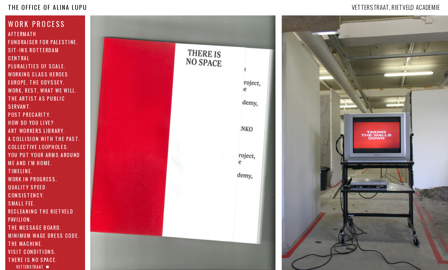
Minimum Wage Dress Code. (43, 235)
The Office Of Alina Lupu (47, 7)
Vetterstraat (29, 267)
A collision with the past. (44, 138)
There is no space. (32, 259)
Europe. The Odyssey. (36, 82)
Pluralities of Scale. (36, 66)
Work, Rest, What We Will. (42, 90)
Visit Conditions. (32, 251)
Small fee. (21, 203)
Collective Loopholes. (38, 146)
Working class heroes (38, 74)
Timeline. (20, 171)
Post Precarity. (29, 114)
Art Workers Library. (36, 130)
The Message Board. (34, 227)
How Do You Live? (31, 122)
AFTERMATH (22, 34)
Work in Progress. (32, 179)
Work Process (36, 24)
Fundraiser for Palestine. (43, 42)
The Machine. (25, 243)
